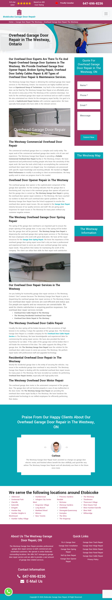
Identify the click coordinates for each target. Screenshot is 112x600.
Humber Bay (16, 510)
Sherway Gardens (66, 505)
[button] (47, 447)
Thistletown (87, 499)
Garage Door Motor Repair (93, 549)
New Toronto (40, 516)
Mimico (38, 513)
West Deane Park (90, 505)
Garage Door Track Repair (93, 542)
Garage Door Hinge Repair (93, 546)
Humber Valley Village (19, 518)
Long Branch (40, 508)
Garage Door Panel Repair (93, 552)
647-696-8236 (93, 3)
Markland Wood (41, 510)
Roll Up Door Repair (68, 555)
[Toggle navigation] (106, 13)
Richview (62, 502)
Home (11, 22)
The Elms (63, 516)
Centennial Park (17, 499)
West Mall (87, 510)
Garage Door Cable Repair (93, 556)
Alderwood (15, 497)
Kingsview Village (42, 505)
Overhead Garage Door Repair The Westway (61, 22)
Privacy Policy (93, 559)
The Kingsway (64, 518)
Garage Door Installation (68, 546)
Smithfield (63, 508)
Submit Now (88, 137)
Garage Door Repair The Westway (29, 22)
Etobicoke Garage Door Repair (55, 597)
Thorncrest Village (90, 502)
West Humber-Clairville (92, 508)
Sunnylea (63, 513)
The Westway (88, 497)
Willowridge (87, 513)
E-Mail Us (34, 581)
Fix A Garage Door (68, 542)
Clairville (14, 502)
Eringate (14, 508)
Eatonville (15, 505)
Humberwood (40, 497)
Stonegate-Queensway (68, 510)
